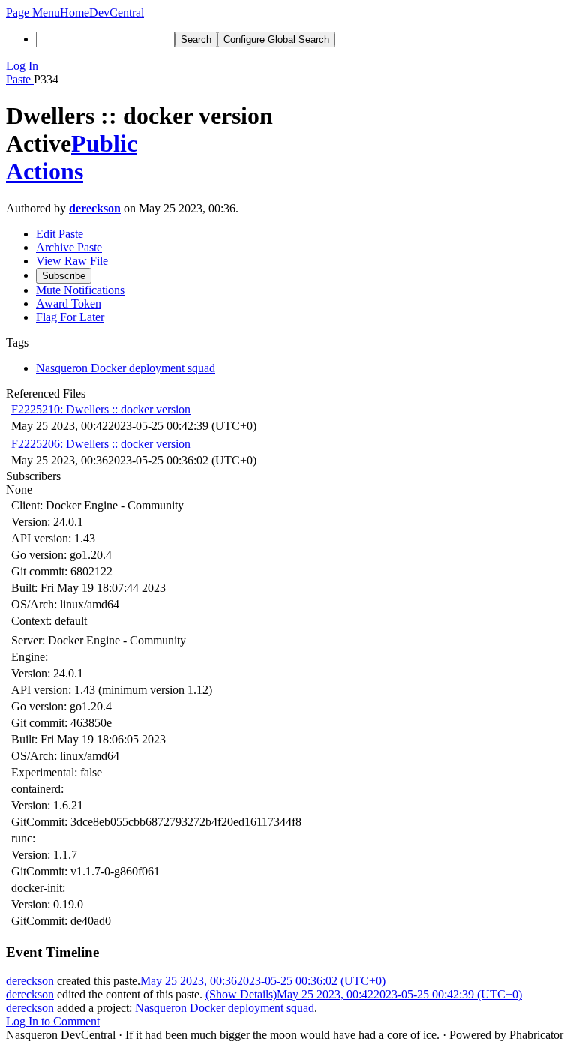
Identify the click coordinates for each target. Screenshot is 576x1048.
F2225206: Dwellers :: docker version (100, 443)
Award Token (68, 303)
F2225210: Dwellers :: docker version (100, 409)
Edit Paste (59, 233)
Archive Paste (69, 247)
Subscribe (64, 275)
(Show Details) (241, 994)
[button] (33, 12)
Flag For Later (70, 317)
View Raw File (72, 260)
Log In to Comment (53, 1021)
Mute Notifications (80, 290)
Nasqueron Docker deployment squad (224, 1007)
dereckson (95, 208)
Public (104, 143)
